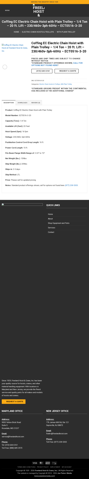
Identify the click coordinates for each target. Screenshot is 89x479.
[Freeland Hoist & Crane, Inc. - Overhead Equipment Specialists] (38, 10)
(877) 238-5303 (71, 185)
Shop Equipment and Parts (58, 223)
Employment (55, 467)
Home (16, 32)
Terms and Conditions (26, 467)
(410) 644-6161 (11, 445)
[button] (6, 10)
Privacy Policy (43, 467)
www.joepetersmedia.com (44, 476)
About (50, 219)
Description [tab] (9, 103)
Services (51, 228)
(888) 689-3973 (16, 448)
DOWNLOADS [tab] (22, 103)
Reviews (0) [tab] (35, 103)
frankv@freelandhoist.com (56, 434)
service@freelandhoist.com (13, 437)
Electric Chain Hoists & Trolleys (38, 32)
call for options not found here (57, 64)
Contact (51, 232)
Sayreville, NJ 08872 (54, 425)
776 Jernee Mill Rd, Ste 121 (57, 422)
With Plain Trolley (66, 32)
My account (67, 467)
